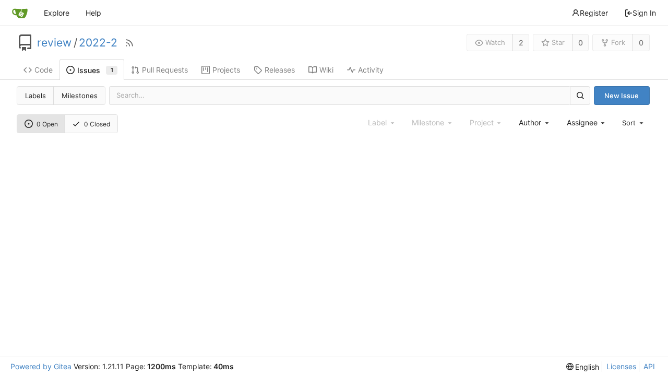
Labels (35, 95)
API (649, 366)
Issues (95, 70)
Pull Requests (165, 69)
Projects (226, 69)
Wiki (326, 69)
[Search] (580, 95)
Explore (56, 12)
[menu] (633, 122)
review (54, 43)
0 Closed (97, 124)
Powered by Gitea (40, 366)
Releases (280, 69)
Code (43, 69)
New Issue (621, 95)
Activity (371, 69)
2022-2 (98, 43)
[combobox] (534, 122)
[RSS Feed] (129, 43)
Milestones (80, 95)
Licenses (621, 366)
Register (594, 12)
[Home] (19, 13)
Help (93, 12)
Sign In (644, 12)
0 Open (47, 124)
